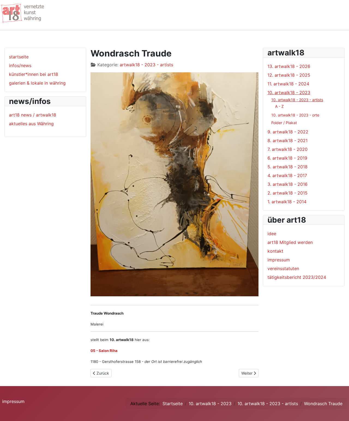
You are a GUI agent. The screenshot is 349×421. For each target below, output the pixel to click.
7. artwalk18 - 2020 (287, 149)
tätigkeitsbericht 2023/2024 (296, 277)
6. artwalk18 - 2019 (287, 158)
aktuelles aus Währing (31, 123)
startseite (19, 56)
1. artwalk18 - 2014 (286, 201)
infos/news (20, 65)
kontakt (275, 251)
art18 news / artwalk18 (32, 115)
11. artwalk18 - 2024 (288, 83)
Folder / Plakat (284, 122)
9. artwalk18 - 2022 (287, 132)
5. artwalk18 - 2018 (287, 166)
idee (271, 233)
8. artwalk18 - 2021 (287, 140)
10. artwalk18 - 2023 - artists (297, 99)
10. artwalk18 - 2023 (288, 92)
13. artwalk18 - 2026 (288, 66)
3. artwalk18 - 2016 (287, 184)
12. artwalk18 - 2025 (288, 75)
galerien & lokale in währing (37, 83)
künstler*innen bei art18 (33, 74)
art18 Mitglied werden (290, 242)
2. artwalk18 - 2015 (287, 193)
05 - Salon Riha (104, 350)
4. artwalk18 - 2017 (287, 175)
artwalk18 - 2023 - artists (146, 64)
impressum (278, 259)
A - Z (279, 106)
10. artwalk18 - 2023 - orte (295, 115)
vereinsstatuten (283, 268)
